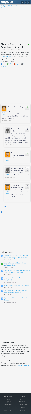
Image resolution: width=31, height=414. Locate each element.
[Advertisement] (15, 25)
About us (22, 410)
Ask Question (8, 404)
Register (8, 401)
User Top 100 (8, 410)
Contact (23, 413)
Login (8, 399)
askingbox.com (7, 2)
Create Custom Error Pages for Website (16, 285)
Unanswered (22, 401)
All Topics (4, 6)
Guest (8, 49)
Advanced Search (23, 404)
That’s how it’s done (23, 365)
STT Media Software (14, 6)
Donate (8, 413)
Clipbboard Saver (6, 57)
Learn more (14, 356)
